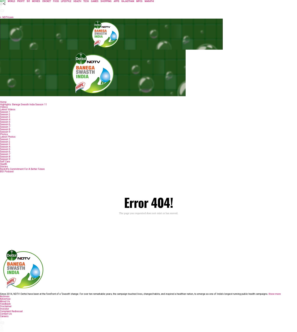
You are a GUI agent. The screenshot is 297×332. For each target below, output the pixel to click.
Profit (21, 1)
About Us (5, 301)
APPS (116, 1)
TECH (86, 1)
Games (94, 1)
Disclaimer (6, 306)
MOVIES (36, 1)
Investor (4, 308)
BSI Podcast (7, 171)
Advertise (5, 298)
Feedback (5, 303)
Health (3, 164)
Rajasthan (127, 1)
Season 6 (5, 124)
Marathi (149, 1)
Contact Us (6, 313)
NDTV (3, 1)
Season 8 (5, 129)
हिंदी (28, 1)
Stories (4, 166)
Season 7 (5, 126)
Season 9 (5, 131)
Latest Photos (7, 136)
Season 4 (5, 119)
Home (3, 102)
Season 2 (5, 114)
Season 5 (5, 121)
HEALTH (77, 1)
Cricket (46, 1)
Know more (275, 293)
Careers (4, 316)
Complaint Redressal (11, 311)
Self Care (5, 161)
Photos (4, 134)
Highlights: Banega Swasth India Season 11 (23, 104)
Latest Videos (7, 109)
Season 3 (5, 116)
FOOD (56, 1)
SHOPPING (106, 1)
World (11, 1)
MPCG (139, 1)
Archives (4, 296)
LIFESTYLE (66, 1)
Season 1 (5, 111)
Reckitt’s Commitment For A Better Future (22, 169)
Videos (4, 106)
